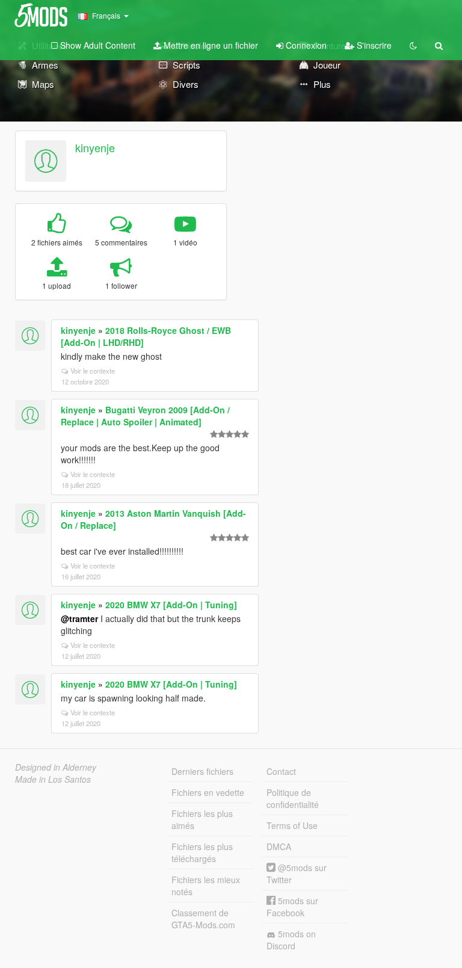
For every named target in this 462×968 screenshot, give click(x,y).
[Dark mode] (413, 45)
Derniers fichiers (202, 771)
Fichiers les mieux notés (205, 886)
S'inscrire (373, 45)
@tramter (79, 618)
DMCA (278, 846)
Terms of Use (292, 825)
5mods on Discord (291, 940)
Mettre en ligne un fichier (209, 45)
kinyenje (95, 147)
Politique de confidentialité (292, 798)
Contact (281, 771)
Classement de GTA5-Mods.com (203, 919)
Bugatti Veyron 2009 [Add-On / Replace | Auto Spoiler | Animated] (145, 416)
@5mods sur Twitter (296, 874)
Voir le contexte (92, 370)
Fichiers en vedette (207, 792)
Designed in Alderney (55, 767)
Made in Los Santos (53, 779)
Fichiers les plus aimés (202, 819)
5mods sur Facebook (292, 907)
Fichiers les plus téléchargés (202, 852)
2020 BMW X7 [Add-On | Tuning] (171, 605)
